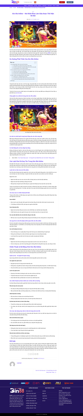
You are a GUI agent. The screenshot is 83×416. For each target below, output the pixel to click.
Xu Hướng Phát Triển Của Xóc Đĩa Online (19, 64)
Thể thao (49, 5)
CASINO (35, 5)
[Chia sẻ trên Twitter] (31, 354)
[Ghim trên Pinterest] (35, 354)
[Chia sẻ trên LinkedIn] (38, 354)
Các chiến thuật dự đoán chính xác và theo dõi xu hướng (23, 77)
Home (11, 7)
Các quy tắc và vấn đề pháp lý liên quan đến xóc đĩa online (24, 73)
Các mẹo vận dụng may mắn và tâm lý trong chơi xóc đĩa (23, 79)
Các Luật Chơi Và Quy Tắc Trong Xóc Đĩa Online (21, 69)
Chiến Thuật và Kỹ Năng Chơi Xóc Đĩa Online (20, 75)
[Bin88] (16, 2)
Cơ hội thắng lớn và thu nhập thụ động (20, 68)
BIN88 (25, 5)
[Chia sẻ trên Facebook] (29, 354)
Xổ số (54, 5)
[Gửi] (35, 2)
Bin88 (11, 395)
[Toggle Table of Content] (34, 63)
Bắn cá (39, 5)
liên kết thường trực (41, 358)
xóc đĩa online (19, 92)
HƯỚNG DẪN (30, 5)
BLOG (58, 5)
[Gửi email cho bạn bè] (33, 354)
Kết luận (12, 80)
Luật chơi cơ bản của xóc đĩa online (19, 71)
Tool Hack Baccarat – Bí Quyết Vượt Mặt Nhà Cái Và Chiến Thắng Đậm (36, 158)
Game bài (44, 5)
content (37, 19)
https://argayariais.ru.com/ (64, 392)
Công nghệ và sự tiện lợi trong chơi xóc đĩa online (22, 65)
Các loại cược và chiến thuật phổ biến (20, 72)
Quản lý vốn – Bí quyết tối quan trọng (20, 76)
